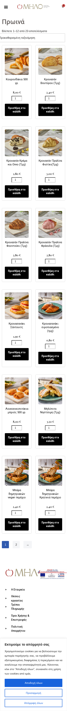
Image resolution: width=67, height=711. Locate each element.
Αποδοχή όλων (33, 682)
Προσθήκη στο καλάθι (16, 109)
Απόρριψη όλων (33, 703)
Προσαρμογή (33, 692)
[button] (6, 7)
